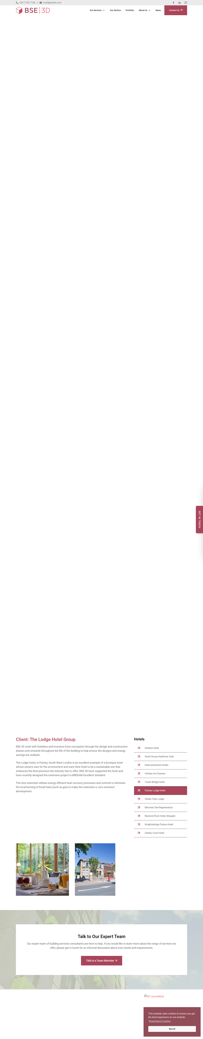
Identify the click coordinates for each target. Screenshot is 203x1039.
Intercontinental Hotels (156, 765)
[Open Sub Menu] (103, 10)
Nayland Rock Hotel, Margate (160, 816)
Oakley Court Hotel (154, 833)
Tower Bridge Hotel (155, 782)
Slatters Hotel (152, 748)
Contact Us (174, 10)
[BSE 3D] (33, 10)
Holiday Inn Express (155, 773)
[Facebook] (173, 2)
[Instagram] (185, 2)
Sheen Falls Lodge (154, 799)
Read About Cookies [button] (160, 1021)
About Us (143, 10)
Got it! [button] (172, 1029)
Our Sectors (115, 10)
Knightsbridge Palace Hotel (159, 824)
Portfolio (130, 10)
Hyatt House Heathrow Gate (159, 756)
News (158, 10)
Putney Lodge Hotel (155, 790)
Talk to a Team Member (100, 960)
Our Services (96, 10)
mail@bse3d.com (52, 2)
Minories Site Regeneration (159, 807)
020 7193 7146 (27, 2)
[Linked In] (179, 2)
